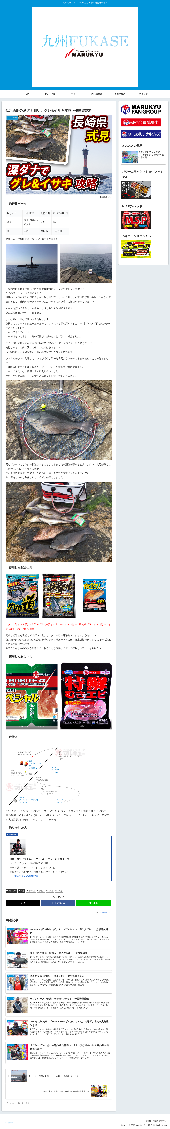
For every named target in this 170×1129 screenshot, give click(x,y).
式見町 (41, 891)
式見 (22, 891)
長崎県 (60, 891)
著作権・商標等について (155, 1121)
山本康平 (32, 891)
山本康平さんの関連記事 (25, 876)
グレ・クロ (12, 891)
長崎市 (50, 891)
